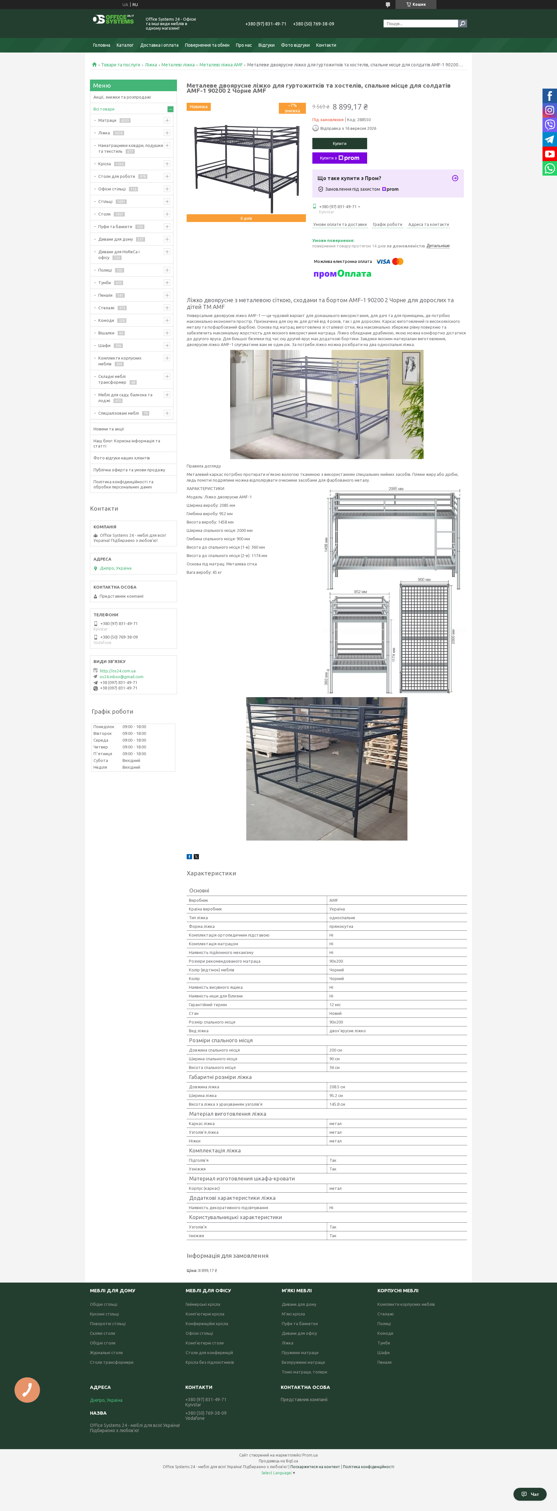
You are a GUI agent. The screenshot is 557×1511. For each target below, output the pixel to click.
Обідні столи (102, 1343)
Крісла (104, 163)
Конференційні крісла (207, 1323)
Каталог (125, 45)
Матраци (107, 120)
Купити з (328, 158)
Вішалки (106, 333)
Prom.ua (310, 1455)
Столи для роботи (116, 176)
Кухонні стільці (104, 1314)
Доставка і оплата (159, 45)
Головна (101, 45)
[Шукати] (462, 23)
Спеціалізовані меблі (118, 413)
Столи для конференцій (209, 1352)
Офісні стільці (112, 189)
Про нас (244, 45)
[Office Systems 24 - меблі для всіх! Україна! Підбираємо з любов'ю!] (114, 23)
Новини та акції (108, 429)
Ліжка (151, 64)
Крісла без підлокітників (210, 1362)
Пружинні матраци (300, 1352)
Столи (104, 214)
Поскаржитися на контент (315, 1467)
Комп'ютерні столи (205, 1343)
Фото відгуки (295, 45)
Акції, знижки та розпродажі (122, 97)
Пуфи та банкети (115, 226)
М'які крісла (293, 1314)
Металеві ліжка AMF (221, 64)
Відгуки (267, 45)
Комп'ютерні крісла (205, 1314)
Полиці (105, 270)
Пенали (105, 295)
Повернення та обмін (207, 45)
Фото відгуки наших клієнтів (121, 458)
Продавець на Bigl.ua (278, 1461)
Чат (535, 1494)
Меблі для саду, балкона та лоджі (125, 397)
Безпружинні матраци (303, 1362)
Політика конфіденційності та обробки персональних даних (123, 484)
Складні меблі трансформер (112, 379)
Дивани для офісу (299, 1333)
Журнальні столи (106, 1352)
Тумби (104, 282)
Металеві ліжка (178, 64)
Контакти (326, 45)
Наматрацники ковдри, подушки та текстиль (130, 148)
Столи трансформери (111, 1362)
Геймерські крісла (203, 1304)
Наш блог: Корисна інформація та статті (126, 443)
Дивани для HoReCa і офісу (119, 254)
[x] (196, 857)
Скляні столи (102, 1333)
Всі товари (103, 109)
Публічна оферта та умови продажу (129, 469)
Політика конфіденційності (368, 1467)
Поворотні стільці (108, 1323)
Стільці (105, 201)
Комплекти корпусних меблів (120, 361)
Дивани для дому (115, 239)
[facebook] (189, 857)
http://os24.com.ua (118, 671)
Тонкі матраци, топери (304, 1372)
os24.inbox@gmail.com (121, 676)
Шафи (104, 345)
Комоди (106, 320)
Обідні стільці (103, 1304)
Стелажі (106, 307)
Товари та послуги (120, 64)
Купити (340, 143)
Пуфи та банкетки (300, 1323)
